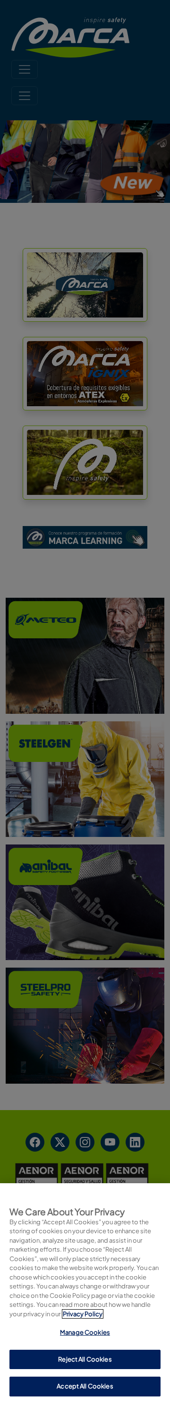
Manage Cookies (85, 1332)
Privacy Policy (82, 1314)
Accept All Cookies (85, 1386)
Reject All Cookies (84, 1359)
